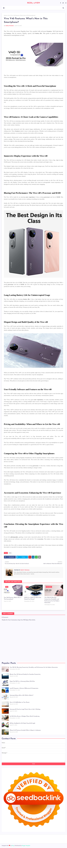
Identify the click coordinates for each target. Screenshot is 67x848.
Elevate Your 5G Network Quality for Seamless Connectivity (25, 674)
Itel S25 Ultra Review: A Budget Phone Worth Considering (24, 716)
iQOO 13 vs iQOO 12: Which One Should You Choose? (32, 598)
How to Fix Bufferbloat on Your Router (20, 702)
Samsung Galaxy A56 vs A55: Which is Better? (21, 695)
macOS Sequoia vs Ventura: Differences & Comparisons (24, 688)
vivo (9, 15)
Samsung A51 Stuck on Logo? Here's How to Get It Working (25, 709)
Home (5, 15)
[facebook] (60, 2)
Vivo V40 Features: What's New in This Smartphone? (12, 598)
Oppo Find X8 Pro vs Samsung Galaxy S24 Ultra (22, 681)
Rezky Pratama (10, 25)
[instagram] (65, 2)
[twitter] (63, 2)
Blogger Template (26, 845)
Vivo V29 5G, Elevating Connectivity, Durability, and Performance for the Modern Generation (51, 600)
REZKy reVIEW (33, 3)
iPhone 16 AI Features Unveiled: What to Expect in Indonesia (25, 730)
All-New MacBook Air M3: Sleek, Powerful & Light (22, 723)
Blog (13, 845)
